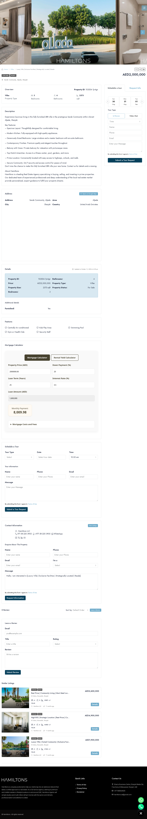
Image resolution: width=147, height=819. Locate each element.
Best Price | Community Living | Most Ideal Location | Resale (54, 693)
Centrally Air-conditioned (18, 327)
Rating (56, 639)
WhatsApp (58, 533)
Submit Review (13, 672)
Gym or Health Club (16, 332)
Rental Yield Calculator (65, 357)
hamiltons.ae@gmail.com (123, 794)
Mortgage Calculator (37, 357)
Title (7, 639)
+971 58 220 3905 (42, 533)
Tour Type (9, 452)
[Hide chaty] (141, 813)
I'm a (55, 560)
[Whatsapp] (141, 800)
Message (9, 482)
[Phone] (141, 807)
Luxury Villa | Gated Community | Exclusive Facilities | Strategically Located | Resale (64, 742)
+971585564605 (119, 791)
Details (95, 704)
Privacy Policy (82, 788)
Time (71, 452)
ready (13, 75)
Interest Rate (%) (61, 378)
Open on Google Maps (89, 194)
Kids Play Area (45, 327)
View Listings (93, 526)
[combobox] (19, 457)
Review (8, 649)
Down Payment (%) (62, 365)
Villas (12, 69)
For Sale (6, 75)
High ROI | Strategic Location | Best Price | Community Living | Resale (58, 717)
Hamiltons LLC (37, 706)
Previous (4, 32)
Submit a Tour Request (16, 509)
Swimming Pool (77, 327)
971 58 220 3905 (25, 533)
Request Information (15, 598)
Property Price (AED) (17, 365)
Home (6, 69)
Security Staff (44, 332)
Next (143, 32)
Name (7, 471)
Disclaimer (80, 792)
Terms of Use (32, 504)
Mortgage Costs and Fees (24, 424)
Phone (40, 471)
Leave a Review (95, 610)
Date (39, 452)
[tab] (144, 8)
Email (71, 471)
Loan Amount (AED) (17, 391)
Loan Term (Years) (17, 378)
